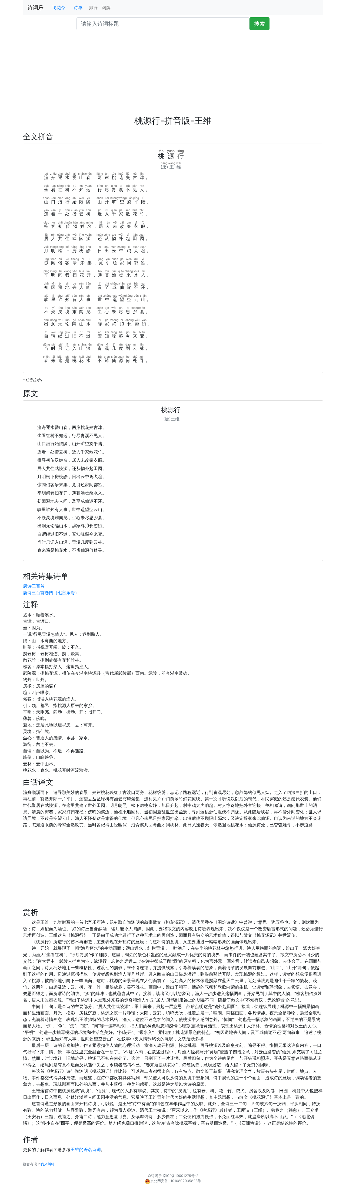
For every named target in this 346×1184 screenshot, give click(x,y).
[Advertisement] (173, 75)
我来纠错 (48, 1164)
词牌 (106, 7)
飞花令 (58, 7)
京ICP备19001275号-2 (180, 1176)
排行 (93, 7)
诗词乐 (35, 7)
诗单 (78, 7)
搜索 (259, 24)
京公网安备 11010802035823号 (175, 1181)
